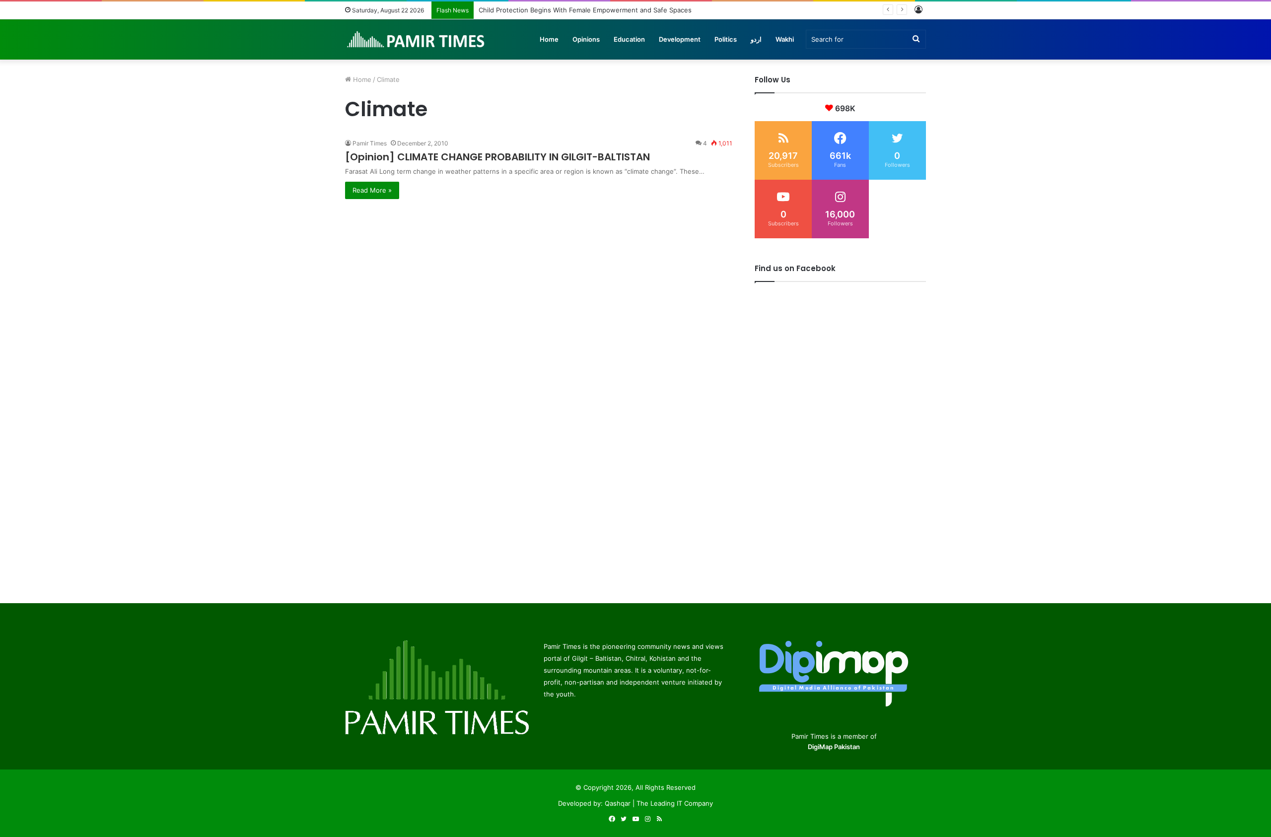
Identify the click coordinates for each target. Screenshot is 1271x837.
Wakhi (785, 39)
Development (680, 39)
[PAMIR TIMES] (416, 39)
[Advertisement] (538, 268)
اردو (756, 39)
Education (629, 39)
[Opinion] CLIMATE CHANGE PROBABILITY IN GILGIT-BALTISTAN (497, 157)
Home (549, 39)
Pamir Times (370, 143)
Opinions (586, 39)
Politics (725, 39)
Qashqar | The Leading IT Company (659, 803)
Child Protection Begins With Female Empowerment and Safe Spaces (585, 10)
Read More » (372, 190)
